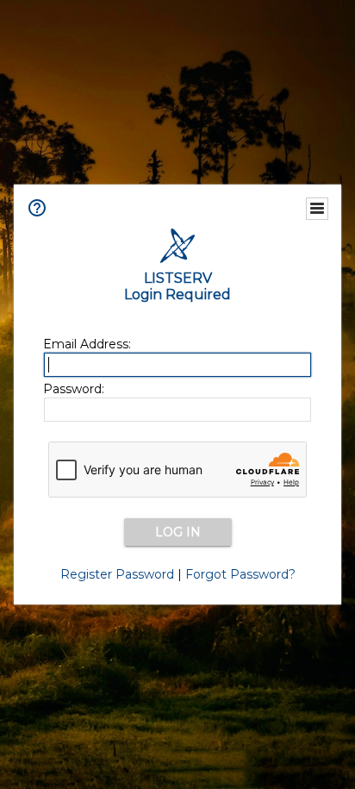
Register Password (117, 574)
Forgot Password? (240, 574)
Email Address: (87, 344)
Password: (73, 389)
